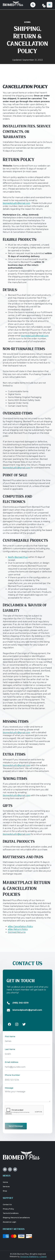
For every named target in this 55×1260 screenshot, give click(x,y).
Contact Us (7, 1204)
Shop (5, 1191)
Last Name (10, 1049)
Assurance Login (9, 1222)
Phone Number (12, 1075)
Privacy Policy (8, 1209)
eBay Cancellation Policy (20, 926)
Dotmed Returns (16, 932)
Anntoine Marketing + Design (33, 1256)
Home (5, 1182)
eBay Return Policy (18, 929)
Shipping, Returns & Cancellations (16, 1218)
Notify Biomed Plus (18, 557)
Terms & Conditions (11, 1213)
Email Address (11, 1062)
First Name (10, 1036)
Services (6, 1186)
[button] (49, 5)
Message (9, 1088)
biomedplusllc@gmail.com (16, 203)
